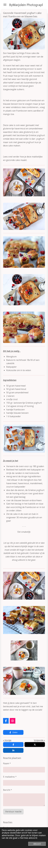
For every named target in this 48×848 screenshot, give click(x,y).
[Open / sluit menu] (5, 4)
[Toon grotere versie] (24, 33)
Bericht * (7, 789)
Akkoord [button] (37, 844)
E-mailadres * (10, 776)
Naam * (7, 763)
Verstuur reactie (13, 811)
